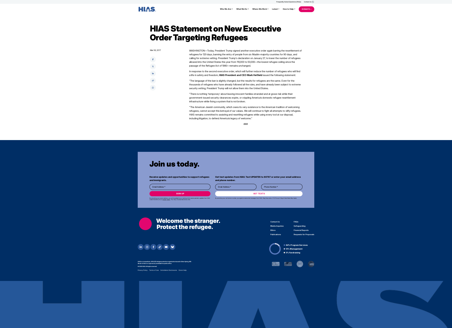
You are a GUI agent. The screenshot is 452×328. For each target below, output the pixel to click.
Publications (275, 234)
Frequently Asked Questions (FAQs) (288, 2)
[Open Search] (312, 1)
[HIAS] (179, 224)
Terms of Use (154, 270)
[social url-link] (153, 80)
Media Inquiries (277, 226)
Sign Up (180, 193)
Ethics (273, 230)
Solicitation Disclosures (168, 270)
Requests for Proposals (304, 234)
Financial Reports (301, 230)
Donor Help (183, 270)
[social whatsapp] (153, 88)
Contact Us (307, 2)
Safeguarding (299, 226)
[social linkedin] (153, 73)
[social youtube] (166, 247)
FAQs (296, 222)
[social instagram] (147, 247)
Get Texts (259, 193)
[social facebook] (153, 59)
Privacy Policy (142, 270)
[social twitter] (153, 66)
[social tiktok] (160, 247)
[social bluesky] (172, 247)
